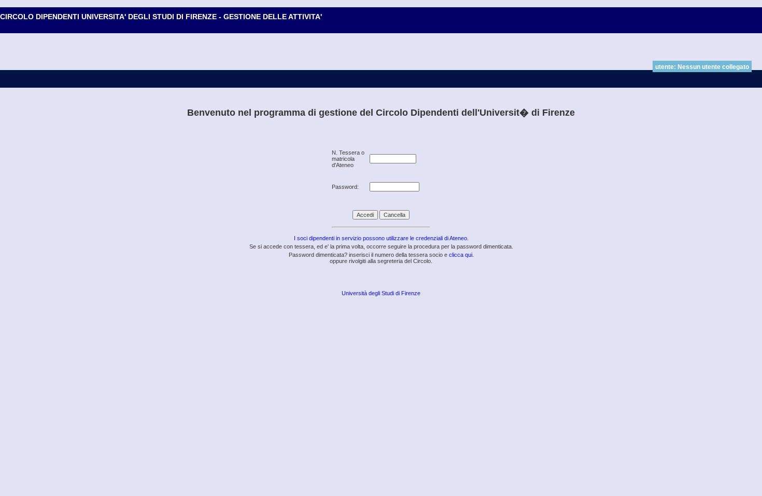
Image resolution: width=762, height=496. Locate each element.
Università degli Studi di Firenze (381, 293)
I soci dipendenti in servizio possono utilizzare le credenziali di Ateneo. (381, 238)
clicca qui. (461, 255)
